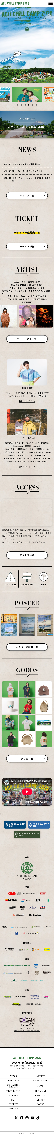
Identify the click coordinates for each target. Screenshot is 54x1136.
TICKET (13, 1104)
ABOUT (40, 1100)
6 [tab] (36, 105)
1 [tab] (17, 105)
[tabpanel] (27, 94)
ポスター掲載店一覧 (27, 647)
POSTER (13, 1108)
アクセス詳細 (27, 555)
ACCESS (13, 1095)
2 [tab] (21, 105)
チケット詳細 (27, 246)
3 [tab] (25, 105)
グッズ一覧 (27, 758)
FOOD (40, 1085)
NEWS (13, 1076)
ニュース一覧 (27, 195)
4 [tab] (28, 105)
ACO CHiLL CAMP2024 (41, 824)
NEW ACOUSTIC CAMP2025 (29, 834)
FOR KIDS (13, 1080)
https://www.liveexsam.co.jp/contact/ (27, 1031)
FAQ (43, 584)
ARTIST (40, 1076)
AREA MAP (41, 1091)
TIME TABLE (13, 1091)
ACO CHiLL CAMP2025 (17, 824)
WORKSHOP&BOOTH (13, 1085)
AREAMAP (27, 584)
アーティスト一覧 (27, 339)
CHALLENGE (40, 1080)
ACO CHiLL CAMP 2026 (15, 3)
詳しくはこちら (26, 401)
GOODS (40, 1104)
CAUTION (10, 584)
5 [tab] (32, 105)
